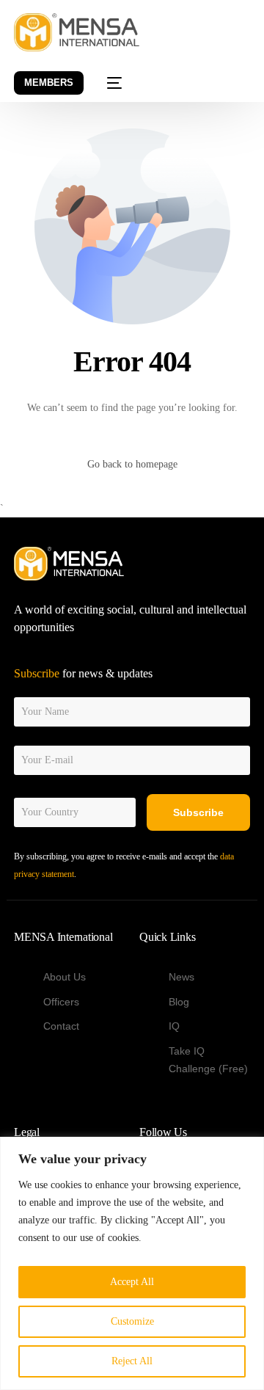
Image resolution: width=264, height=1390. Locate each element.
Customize (132, 1321)
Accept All (132, 1281)
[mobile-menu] (106, 83)
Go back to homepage (132, 464)
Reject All (132, 1361)
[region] (132, 1263)
